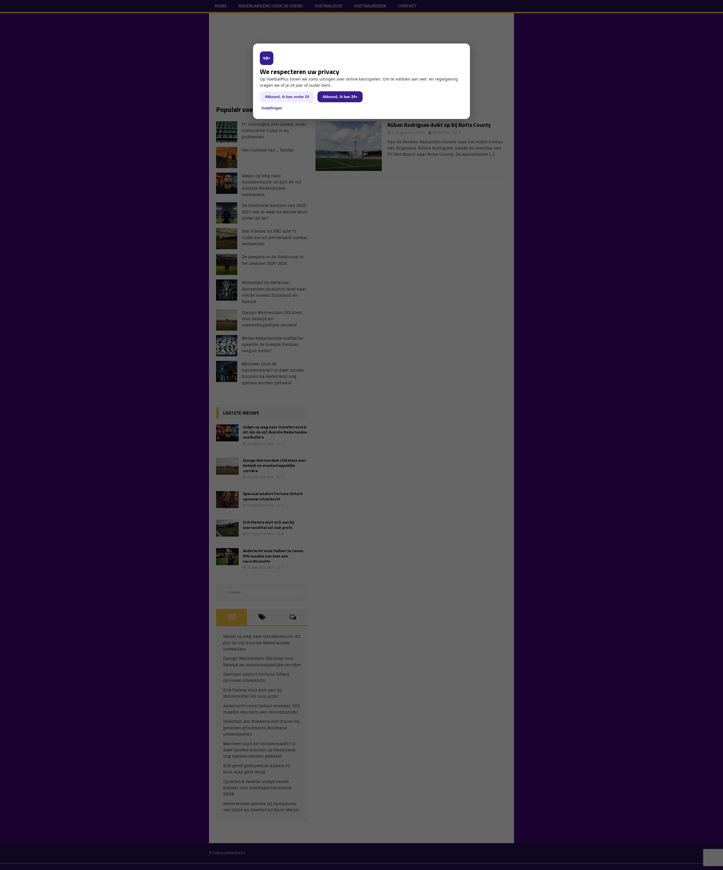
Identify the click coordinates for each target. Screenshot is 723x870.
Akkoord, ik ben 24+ (340, 97)
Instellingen (272, 108)
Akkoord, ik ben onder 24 (287, 97)
